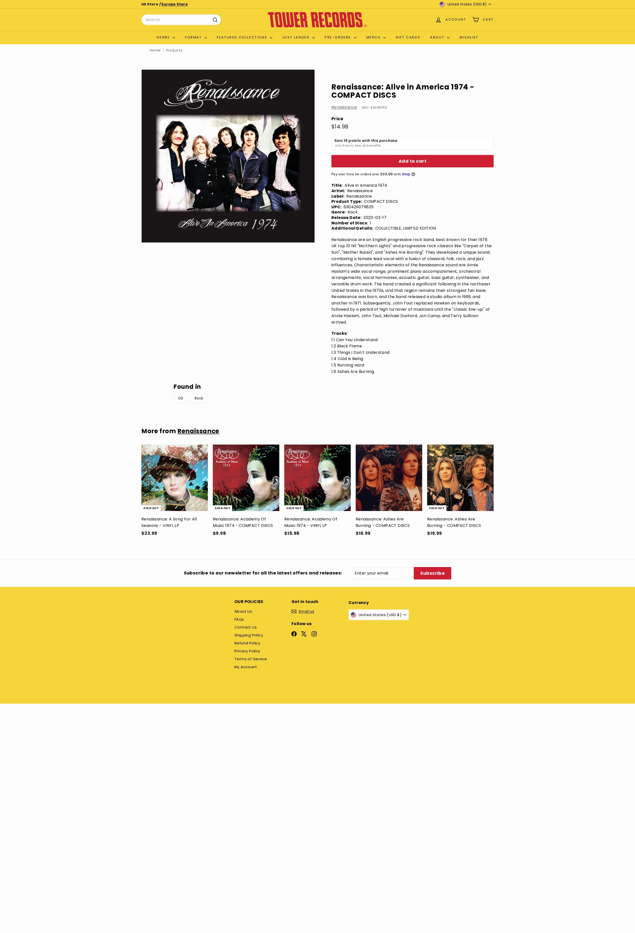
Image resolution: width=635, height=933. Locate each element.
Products (174, 50)
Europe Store (174, 4)
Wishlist (468, 37)
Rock (199, 398)
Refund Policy (247, 643)
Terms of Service (250, 659)
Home (155, 50)
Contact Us (245, 627)
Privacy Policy (247, 651)
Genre (164, 37)
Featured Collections (243, 37)
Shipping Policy (248, 635)
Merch (374, 37)
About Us (243, 611)
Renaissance (344, 107)
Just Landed (296, 37)
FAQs (239, 619)
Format (194, 37)
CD (180, 398)
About (438, 37)
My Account (245, 666)
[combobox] (181, 19)
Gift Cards (408, 37)
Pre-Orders (339, 37)
